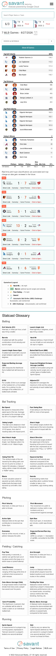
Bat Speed (6, 407)
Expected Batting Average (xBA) (12, 364)
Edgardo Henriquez (26, 112)
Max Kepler (22, 75)
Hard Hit (16, 286)
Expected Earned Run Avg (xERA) (40, 532)
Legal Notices (36, 648)
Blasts (4, 476)
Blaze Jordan (24, 93)
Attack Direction (36, 437)
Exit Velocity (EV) (8, 327)
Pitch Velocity (7, 503)
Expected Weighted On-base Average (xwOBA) (41, 364)
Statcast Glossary (16, 315)
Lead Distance (7, 567)
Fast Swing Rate (36, 407)
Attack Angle (35, 422)
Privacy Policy (23, 648)
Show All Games (28, 48)
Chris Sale (23, 144)
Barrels (5, 337)
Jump (32, 567)
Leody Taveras (23, 66)
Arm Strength (35, 552)
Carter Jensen (24, 89)
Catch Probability (8, 602)
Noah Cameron (25, 153)
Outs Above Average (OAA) (12, 582)
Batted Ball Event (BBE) (39, 350)
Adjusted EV (34, 380)
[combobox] (28, 15)
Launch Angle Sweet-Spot (12, 350)
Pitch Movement (36, 503)
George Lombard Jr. (26, 98)
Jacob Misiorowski (26, 130)
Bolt (31, 625)
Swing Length (7, 422)
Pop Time (5, 552)
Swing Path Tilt (8, 457)
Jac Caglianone (24, 62)
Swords (33, 476)
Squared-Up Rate (36, 457)
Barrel (17, 289)
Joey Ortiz (23, 102)
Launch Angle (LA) (37, 327)
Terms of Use (9, 648)
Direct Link (6, 188)
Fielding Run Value (37, 582)
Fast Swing (17, 292)
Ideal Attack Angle (9, 437)
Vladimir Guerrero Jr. (26, 57)
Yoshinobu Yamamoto (27, 140)
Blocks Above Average (38, 602)
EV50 (4, 380)
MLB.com (48, 648)
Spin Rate (33, 518)
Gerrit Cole (23, 157)
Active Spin (6, 518)
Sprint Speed (7, 625)
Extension (6, 531)
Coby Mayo (22, 70)
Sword (15, 295)
